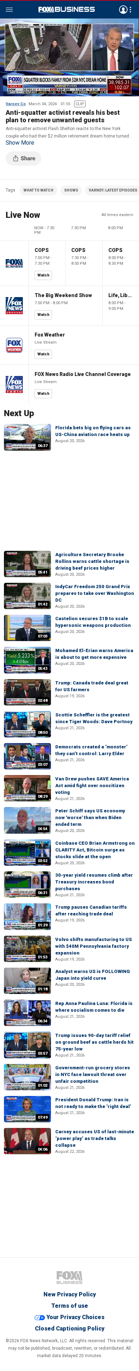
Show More (20, 143)
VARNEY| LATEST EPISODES (113, 190)
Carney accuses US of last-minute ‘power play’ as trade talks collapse (94, 1138)
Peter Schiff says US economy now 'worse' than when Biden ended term (90, 817)
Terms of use (69, 1305)
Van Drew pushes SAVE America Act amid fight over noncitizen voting (92, 785)
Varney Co (16, 104)
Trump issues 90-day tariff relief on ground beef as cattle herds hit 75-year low (94, 1042)
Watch (43, 275)
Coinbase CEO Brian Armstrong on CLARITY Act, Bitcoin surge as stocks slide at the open (95, 849)
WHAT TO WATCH (38, 190)
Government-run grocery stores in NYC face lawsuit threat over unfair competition (92, 1074)
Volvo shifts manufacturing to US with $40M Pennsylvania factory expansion (93, 946)
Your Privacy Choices (75, 1317)
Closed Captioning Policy (69, 1328)
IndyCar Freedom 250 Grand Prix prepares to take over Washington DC (94, 593)
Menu (9, 9)
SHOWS (71, 190)
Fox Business (66, 9)
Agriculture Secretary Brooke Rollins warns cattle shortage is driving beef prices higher (92, 561)
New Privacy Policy (69, 1294)
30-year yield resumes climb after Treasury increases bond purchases (94, 881)
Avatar (123, 9)
